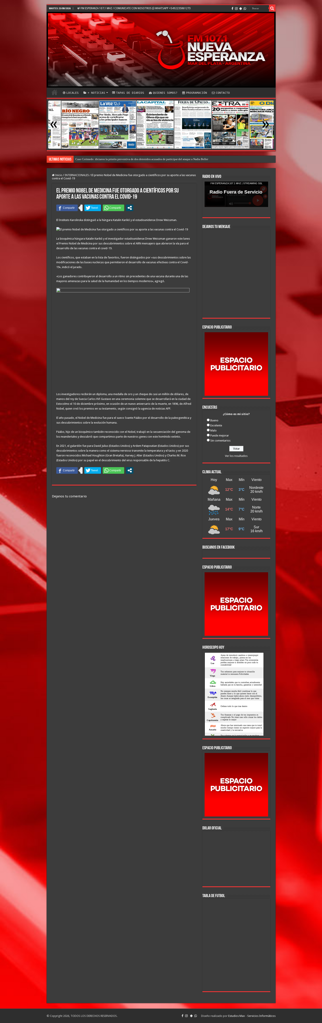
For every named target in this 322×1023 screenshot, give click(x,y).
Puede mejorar (219, 435)
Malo (213, 430)
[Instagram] (236, 8)
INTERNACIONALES (77, 175)
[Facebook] (232, 8)
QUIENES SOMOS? (165, 92)
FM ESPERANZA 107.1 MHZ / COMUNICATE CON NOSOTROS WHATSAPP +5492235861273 (135, 8)
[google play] (240, 8)
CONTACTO (223, 92)
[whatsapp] (245, 8)
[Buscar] (272, 8)
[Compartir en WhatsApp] (113, 208)
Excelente (216, 425)
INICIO (54, 92)
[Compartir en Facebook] (67, 208)
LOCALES (72, 92)
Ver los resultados (236, 456)
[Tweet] (92, 208)
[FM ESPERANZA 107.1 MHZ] (161, 50)
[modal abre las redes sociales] (129, 208)
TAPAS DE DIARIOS (130, 92)
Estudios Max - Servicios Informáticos (252, 1016)
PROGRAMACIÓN (196, 92)
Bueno (214, 420)
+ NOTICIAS (96, 92)
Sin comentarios (220, 440)
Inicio (58, 175)
